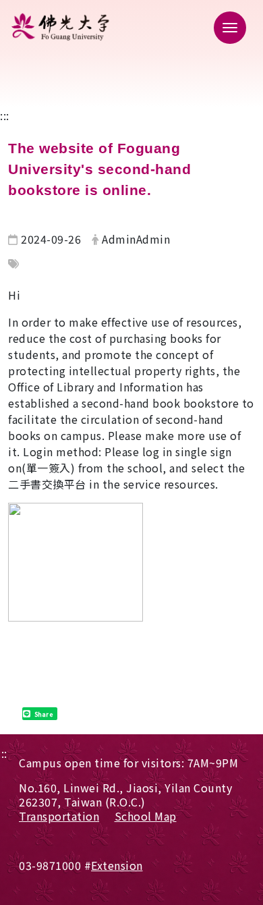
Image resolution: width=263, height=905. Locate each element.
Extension (117, 865)
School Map (146, 816)
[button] (226, 27)
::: (4, 115)
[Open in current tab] (131, 26)
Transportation (59, 816)
